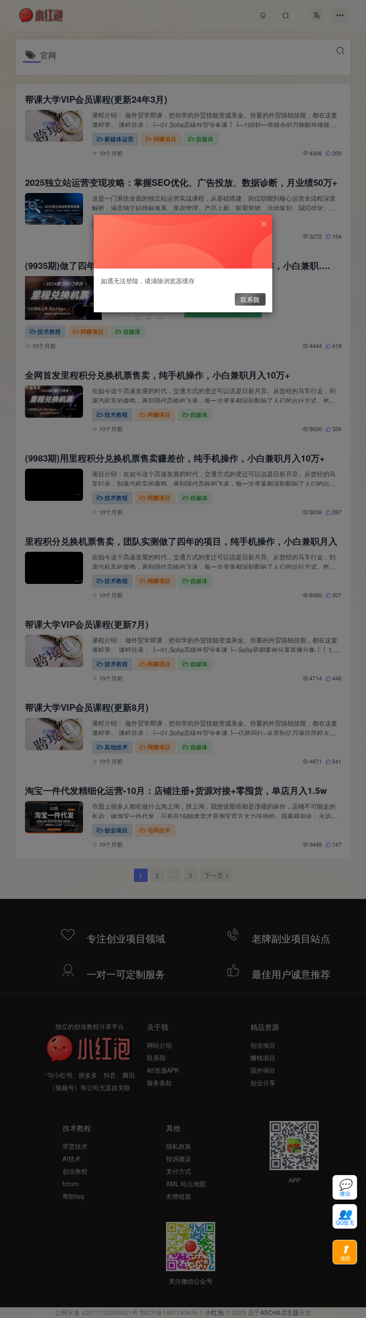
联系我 (250, 299)
